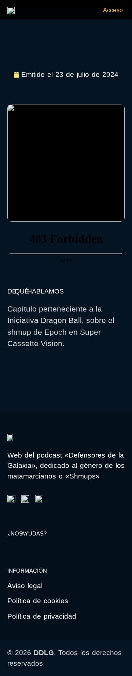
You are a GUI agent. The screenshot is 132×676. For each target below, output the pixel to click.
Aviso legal (25, 586)
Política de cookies (37, 601)
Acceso (113, 10)
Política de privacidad (41, 616)
